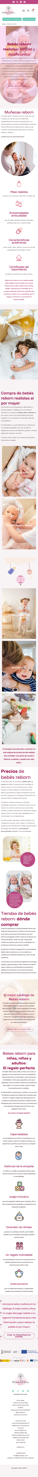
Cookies (20, 1407)
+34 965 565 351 (20, 1453)
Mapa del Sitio (20, 1412)
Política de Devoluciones (20, 1405)
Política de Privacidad (20, 1403)
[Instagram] (18, 1391)
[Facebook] (13, 1391)
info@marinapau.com (20, 1455)
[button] (23, 10)
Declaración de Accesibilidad (20, 1410)
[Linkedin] (23, 1391)
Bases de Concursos (20, 1415)
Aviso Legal (20, 1400)
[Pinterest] (28, 1391)
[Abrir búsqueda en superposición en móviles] (28, 10)
